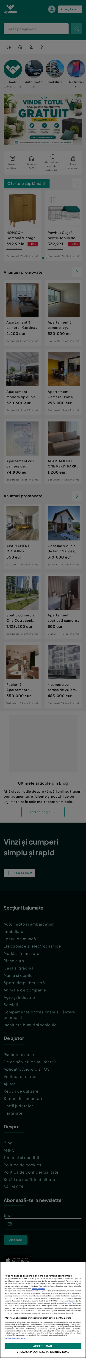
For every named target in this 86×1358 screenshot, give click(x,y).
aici (69, 1303)
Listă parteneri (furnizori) (15, 1338)
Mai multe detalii (38, 1289)
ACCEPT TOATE (43, 1345)
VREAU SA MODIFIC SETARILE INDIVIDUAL (43, 1351)
